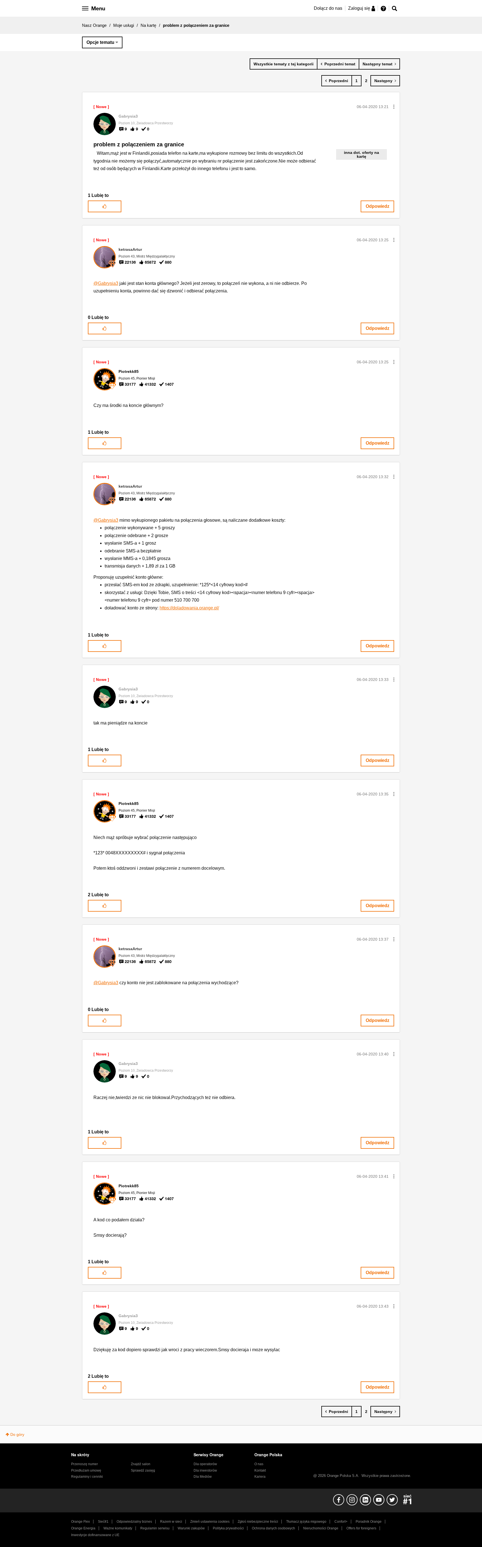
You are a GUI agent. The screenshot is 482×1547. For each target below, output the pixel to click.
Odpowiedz (377, 206)
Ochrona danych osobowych (273, 1528)
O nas (258, 1464)
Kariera (260, 1477)
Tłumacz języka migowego (306, 1522)
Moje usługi (123, 25)
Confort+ (341, 1522)
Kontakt (260, 1470)
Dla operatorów (205, 1464)
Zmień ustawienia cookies (210, 1522)
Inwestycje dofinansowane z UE (95, 1535)
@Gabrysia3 (105, 283)
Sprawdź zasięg (143, 1470)
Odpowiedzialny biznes (134, 1522)
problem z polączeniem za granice (138, 144)
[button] (393, 106)
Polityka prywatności (228, 1528)
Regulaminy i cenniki (87, 1477)
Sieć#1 (103, 1522)
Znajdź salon (140, 1464)
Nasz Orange (94, 25)
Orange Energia (83, 1528)
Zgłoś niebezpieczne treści (258, 1522)
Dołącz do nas (328, 8)
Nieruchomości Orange (320, 1528)
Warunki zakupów (191, 1528)
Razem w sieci (171, 1522)
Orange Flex (80, 1522)
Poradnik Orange (369, 1522)
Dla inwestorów (205, 1470)
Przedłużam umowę (86, 1470)
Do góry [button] (17, 1434)
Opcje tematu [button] (100, 42)
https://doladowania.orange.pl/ (189, 608)
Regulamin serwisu (155, 1528)
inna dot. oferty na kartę (361, 154)
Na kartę (148, 25)
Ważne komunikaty (117, 1528)
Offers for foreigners (361, 1528)
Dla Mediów (203, 1477)
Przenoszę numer (84, 1464)
